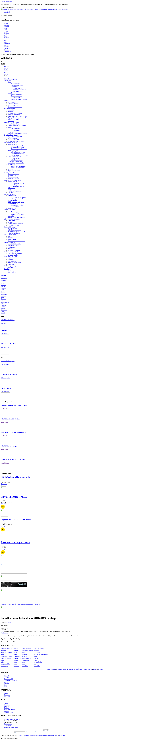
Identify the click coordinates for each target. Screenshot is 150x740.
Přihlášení (7, 12)
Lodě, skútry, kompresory (11, 256)
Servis (6, 682)
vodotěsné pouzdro (6, 658)
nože (2, 662)
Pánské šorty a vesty (16, 158)
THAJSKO (4, 330)
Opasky (10, 248)
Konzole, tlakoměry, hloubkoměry (17, 125)
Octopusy (10, 111)
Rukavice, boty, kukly (10, 172)
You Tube (7, 696)
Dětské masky (15, 86)
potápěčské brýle (26, 658)
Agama (3, 308)
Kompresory (11, 264)
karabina (16, 648)
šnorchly (10, 93)
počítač (24, 652)
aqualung (36, 650)
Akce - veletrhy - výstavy (8, 361)
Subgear (6, 711)
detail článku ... (5, 409)
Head (2, 297)
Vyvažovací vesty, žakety (11, 135)
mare (2, 654)
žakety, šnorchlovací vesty (15, 136)
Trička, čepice (11, 188)
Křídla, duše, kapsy (13, 138)
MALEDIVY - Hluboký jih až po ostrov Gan (14, 344)
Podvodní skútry (12, 261)
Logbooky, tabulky (13, 255)
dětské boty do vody (6, 652)
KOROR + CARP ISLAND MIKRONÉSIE (14, 432)
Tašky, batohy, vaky (9, 227)
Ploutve (6, 100)
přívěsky (36, 658)
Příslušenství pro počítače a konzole (17, 133)
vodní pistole (25, 660)
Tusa (2, 300)
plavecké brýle (38, 662)
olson (35, 660)
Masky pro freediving (17, 85)
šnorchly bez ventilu (16, 96)
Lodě (9, 258)
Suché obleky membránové (18, 166)
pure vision (25, 666)
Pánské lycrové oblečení (17, 183)
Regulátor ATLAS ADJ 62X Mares (16, 520)
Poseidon (3, 280)
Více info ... (4, 484)
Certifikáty (7, 269)
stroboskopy (4, 666)
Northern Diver (5, 302)
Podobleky (11, 169)
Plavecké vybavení (9, 194)
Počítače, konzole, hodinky (11, 122)
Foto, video (11, 216)
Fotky (5, 686)
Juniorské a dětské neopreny (15, 161)
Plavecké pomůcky (13, 203)
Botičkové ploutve (13, 103)
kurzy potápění (51, 669)
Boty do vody (11, 192)
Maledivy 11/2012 (6, 388)
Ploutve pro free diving (14, 105)
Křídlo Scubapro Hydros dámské (15, 477)
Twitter (6, 70)
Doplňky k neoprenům (14, 170)
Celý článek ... (5, 323)
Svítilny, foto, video (9, 209)
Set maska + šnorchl (16, 88)
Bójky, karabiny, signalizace (12, 219)
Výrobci (3, 275)
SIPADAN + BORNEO (7, 320)
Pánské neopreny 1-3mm (18, 146)
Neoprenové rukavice (13, 174)
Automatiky (11, 110)
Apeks (2, 289)
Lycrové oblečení (12, 181)
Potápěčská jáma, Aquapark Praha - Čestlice (14, 405)
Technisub (3, 299)
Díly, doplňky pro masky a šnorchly (17, 99)
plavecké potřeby (78, 669)
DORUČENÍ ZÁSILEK (11, 727)
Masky (9, 82)
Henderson (4, 278)
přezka (15, 662)
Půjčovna (6, 683)
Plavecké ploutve (12, 200)
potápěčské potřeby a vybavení (64, 669)
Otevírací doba (8, 724)
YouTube (6, 66)
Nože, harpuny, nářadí (10, 234)
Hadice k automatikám (14, 114)
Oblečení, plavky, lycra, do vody (13, 180)
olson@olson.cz (8, 725)
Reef (2, 303)
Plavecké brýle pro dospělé (18, 197)
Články (6, 685)
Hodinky (10, 127)
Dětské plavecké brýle (17, 199)
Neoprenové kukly (13, 177)
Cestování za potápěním (10, 680)
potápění (100, 669)
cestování (24, 654)
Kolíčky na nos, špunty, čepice (16, 202)
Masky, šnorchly (8, 80)
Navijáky (10, 222)
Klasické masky (15, 83)
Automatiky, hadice (9, 108)
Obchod (9, 604)
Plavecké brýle (12, 195)
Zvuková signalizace (13, 225)
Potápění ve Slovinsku (7, 656)
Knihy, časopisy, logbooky (11, 251)
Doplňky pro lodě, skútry (14, 262)
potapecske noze (26, 648)
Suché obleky (11, 164)
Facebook (7, 68)
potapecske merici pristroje (41, 654)
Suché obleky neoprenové (18, 167)
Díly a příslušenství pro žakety (16, 141)
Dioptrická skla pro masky (18, 89)
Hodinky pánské (15, 128)
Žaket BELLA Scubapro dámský (15, 542)
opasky (15, 664)
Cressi (2, 311)
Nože (9, 236)
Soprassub (3, 296)
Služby (9, 270)
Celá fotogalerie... (5, 364)
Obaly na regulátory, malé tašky (16, 231)
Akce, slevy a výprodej (10, 79)
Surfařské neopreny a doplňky (16, 163)
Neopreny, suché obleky (10, 142)
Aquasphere (4, 294)
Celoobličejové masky (17, 91)
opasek (15, 652)
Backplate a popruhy (13, 139)
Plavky (9, 189)
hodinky (16, 650)
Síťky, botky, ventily (13, 245)
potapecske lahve (5, 664)
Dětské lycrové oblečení (17, 186)
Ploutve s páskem (12, 102)
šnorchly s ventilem (16, 94)
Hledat (3, 61)
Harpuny (10, 237)
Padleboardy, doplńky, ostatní (12, 266)
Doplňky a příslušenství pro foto (16, 217)
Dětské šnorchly (15, 97)
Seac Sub (3, 285)
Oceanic (3, 313)
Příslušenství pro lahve (14, 250)
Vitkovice (3, 305)
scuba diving (17, 656)
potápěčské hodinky (6, 648)
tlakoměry (3, 650)
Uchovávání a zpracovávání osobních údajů (42, 735)
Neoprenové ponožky (14, 178)
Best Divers (4, 310)
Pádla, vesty (11, 259)
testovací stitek (18, 658)
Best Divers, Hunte (9, 709)
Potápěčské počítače (13, 124)
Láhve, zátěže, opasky (10, 242)
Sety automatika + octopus (15, 113)
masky (23, 664)
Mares (2, 283)
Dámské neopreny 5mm (17, 153)
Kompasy (10, 132)
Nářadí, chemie (12, 239)
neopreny (16, 666)
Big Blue (3, 288)
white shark (37, 652)
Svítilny (10, 211)
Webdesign (62, 735)
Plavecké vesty (15, 206)
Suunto (3, 292)
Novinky (6, 677)
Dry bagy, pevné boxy (14, 233)
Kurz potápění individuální (9, 374)
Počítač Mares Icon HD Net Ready (11, 419)
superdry (24, 656)
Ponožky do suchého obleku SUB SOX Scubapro (26, 604)
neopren (90, 669)
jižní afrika (37, 666)
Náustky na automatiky (14, 119)
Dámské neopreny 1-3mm (18, 152)
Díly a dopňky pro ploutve (15, 107)
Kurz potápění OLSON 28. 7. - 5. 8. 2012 (13, 459)
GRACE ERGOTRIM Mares (14, 497)
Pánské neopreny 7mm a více (19, 149)
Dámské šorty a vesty (17, 160)
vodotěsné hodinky (39, 648)
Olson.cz (3, 604)
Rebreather (11, 121)
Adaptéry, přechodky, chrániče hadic (18, 116)
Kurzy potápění (12, 272)
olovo (15, 654)
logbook (16, 660)
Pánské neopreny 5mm (17, 147)
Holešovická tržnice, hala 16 (12, 719)
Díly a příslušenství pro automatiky (17, 118)
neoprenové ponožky (27, 650)
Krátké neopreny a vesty (14, 156)
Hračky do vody (12, 208)
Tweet (6, 76)
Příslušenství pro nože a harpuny (16, 241)
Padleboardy (11, 267)
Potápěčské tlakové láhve (14, 244)
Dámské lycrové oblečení (18, 184)
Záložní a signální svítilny (18, 214)
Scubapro (3, 282)
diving (35, 664)
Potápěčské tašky (12, 228)
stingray (36, 656)
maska (23, 662)
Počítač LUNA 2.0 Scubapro (9, 446)
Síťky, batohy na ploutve (14, 230)
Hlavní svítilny (15, 213)
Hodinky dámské (15, 130)
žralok (2, 660)
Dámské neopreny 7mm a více (19, 155)
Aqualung (3, 306)
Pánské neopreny (12, 144)
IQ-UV (3, 291)
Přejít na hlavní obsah (6, 1)
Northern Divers (8, 712)
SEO (56, 735)
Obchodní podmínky (23, 735)
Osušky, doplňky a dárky (14, 191)
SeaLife (3, 286)
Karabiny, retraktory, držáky (15, 223)
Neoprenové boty (12, 175)
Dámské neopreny (13, 150)
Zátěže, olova (11, 247)
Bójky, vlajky (11, 220)
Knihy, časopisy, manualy (15, 253)
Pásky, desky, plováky (17, 205)
